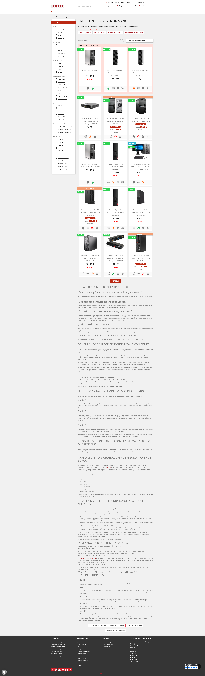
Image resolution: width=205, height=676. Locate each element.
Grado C (61, 119)
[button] (51, 11)
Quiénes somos (81, 642)
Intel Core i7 (62, 50)
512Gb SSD (62, 93)
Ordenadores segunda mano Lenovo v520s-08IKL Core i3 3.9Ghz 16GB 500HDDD (115, 212)
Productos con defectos (57, 653)
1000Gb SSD (62, 99)
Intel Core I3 (62, 45)
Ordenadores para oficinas (116, 625)
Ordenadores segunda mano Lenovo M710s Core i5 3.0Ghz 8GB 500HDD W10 (141, 258)
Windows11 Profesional (65, 132)
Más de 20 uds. (63, 161)
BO (57, 5)
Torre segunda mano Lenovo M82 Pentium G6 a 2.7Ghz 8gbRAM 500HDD (115, 121)
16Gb (60, 69)
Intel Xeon (61, 53)
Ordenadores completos (134, 32)
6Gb (60, 63)
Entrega (79, 649)
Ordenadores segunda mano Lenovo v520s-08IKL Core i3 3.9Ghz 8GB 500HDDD (115, 166)
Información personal (109, 642)
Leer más (141, 26)
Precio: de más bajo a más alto (139, 41)
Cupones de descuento (109, 649)
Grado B (61, 117)
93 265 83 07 (128, 2)
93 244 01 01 (111, 2)
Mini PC (119, 32)
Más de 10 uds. (63, 158)
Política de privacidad (83, 660)
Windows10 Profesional (65, 129)
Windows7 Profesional (65, 126)
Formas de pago (81, 653)
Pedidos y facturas (108, 644)
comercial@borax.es (136, 661)
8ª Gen (61, 148)
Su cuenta (107, 639)
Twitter (55, 669)
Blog (78, 646)
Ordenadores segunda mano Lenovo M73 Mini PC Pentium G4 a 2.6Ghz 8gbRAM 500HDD (90, 121)
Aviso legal (80, 656)
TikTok (70, 669)
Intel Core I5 (62, 48)
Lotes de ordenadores (56, 651)
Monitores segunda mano (107, 11)
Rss (59, 669)
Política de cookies (82, 658)
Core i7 (96, 32)
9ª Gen (61, 151)
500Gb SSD (62, 90)
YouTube (63, 669)
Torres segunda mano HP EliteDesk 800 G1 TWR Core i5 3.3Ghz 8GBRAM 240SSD (90, 258)
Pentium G (61, 56)
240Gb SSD (62, 79)
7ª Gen (61, 145)
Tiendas (79, 665)
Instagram (66, 669)
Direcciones (106, 646)
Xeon (103, 32)
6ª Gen (60, 142)
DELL (60, 32)
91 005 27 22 (120, 2)
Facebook (52, 669)
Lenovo (61, 38)
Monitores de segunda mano (58, 646)
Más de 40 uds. (63, 166)
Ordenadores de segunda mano (59, 642)
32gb (60, 72)
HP (60, 35)
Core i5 (88, 32)
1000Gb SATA (62, 96)
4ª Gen (60, 139)
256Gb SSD (62, 84)
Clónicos (61, 29)
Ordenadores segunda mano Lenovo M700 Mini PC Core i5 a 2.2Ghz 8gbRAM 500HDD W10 (115, 258)
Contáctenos (80, 663)
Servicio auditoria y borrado (58, 656)
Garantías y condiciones (83, 651)
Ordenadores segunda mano (72, 11)
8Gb (60, 66)
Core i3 (81, 32)
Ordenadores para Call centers (115, 631)
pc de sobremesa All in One (87, 558)
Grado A (61, 114)
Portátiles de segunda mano (58, 644)
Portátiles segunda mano (90, 11)
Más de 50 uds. (63, 169)
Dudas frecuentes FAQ (83, 644)
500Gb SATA (62, 87)
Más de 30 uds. (63, 163)
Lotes (119, 11)
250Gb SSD (62, 82)
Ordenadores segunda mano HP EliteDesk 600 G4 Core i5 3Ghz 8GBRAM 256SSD (115, 72)
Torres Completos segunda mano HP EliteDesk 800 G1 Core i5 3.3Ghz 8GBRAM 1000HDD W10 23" (140, 166)
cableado (108, 467)
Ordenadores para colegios (97, 625)
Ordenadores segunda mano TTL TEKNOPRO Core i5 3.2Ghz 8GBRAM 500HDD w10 (90, 212)
